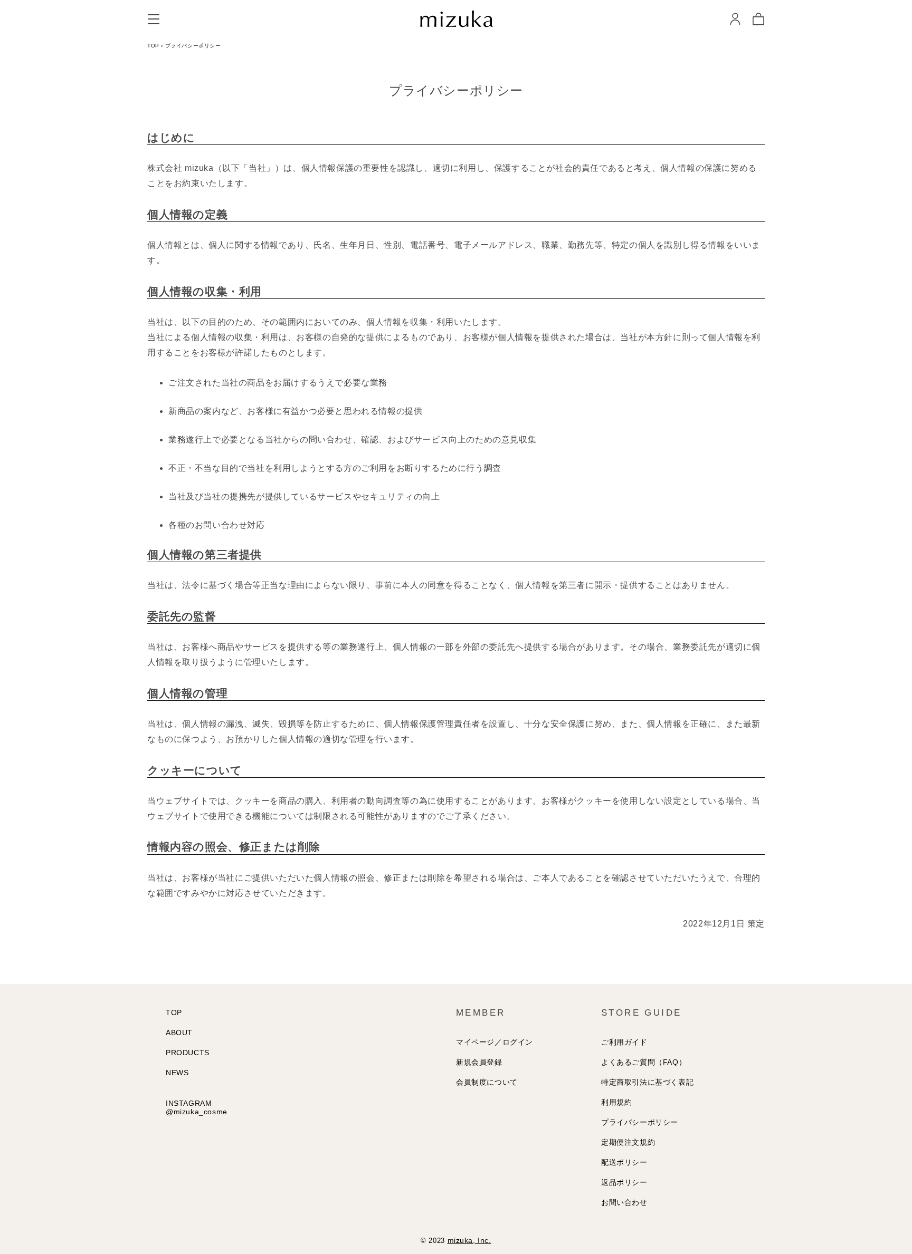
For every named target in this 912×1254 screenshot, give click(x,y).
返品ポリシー (624, 1182)
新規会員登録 (479, 1062)
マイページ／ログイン (494, 1042)
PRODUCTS (188, 1052)
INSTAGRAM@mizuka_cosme (196, 1107)
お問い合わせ (624, 1202)
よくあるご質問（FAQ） (643, 1062)
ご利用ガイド (624, 1042)
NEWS (177, 1072)
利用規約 (616, 1102)
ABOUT (179, 1032)
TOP (153, 46)
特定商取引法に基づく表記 (647, 1082)
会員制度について (487, 1082)
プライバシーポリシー (639, 1122)
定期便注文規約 (628, 1142)
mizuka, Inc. (469, 1240)
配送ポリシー (624, 1162)
